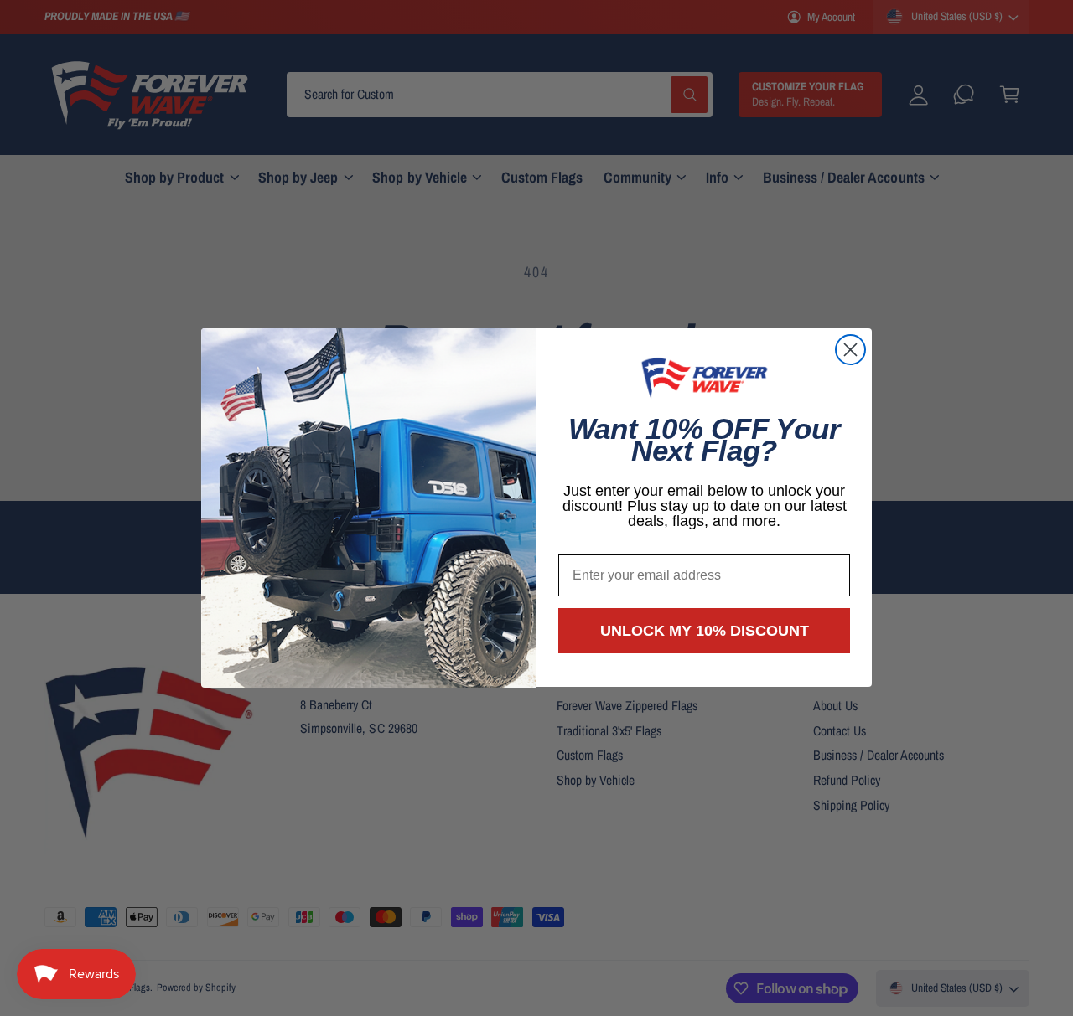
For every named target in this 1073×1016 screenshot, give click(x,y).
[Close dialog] (850, 349)
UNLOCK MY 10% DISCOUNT (704, 631)
